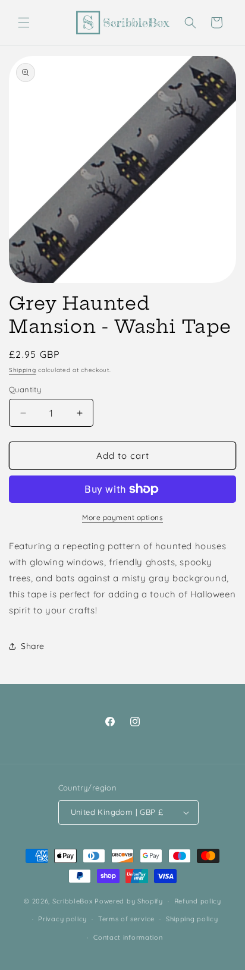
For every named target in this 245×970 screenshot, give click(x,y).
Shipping (22, 370)
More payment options (122, 517)
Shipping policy (192, 919)
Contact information (127, 937)
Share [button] (33, 646)
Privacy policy (62, 919)
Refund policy (197, 901)
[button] (24, 23)
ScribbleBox (72, 901)
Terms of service (126, 919)
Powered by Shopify (129, 901)
